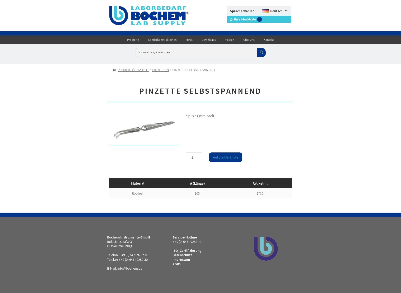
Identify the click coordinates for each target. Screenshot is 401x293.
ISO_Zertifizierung (187, 250)
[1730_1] (144, 130)
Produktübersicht (133, 70)
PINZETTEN (160, 70)
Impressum (181, 259)
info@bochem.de (129, 268)
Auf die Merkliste (225, 157)
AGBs (176, 264)
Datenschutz (182, 255)
